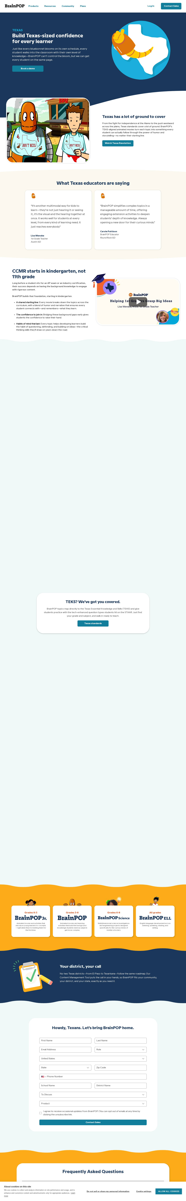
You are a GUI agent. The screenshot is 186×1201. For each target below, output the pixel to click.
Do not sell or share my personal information (108, 1191)
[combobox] (121, 1050)
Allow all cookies (168, 1191)
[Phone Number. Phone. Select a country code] (43, 1077)
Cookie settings (143, 1191)
